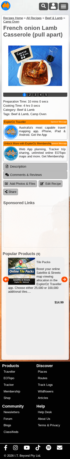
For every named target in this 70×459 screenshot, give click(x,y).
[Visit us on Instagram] (15, 448)
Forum (8, 419)
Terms (42, 425)
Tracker (9, 385)
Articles (43, 398)
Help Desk (45, 412)
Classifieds (11, 432)
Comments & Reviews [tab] (26, 175)
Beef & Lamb (53, 18)
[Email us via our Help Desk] (60, 448)
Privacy (55, 425)
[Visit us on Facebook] (6, 448)
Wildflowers (45, 391)
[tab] (35, 167)
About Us (44, 419)
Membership (12, 391)
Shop (7, 398)
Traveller (9, 371)
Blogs (7, 425)
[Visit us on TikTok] (37, 448)
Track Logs (45, 385)
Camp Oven (11, 21)
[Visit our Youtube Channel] (26, 448)
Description (18, 166)
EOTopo (9, 378)
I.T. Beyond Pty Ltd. (28, 455)
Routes (42, 378)
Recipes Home (13, 18)
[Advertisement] (35, 226)
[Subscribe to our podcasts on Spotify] (49, 448)
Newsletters (12, 412)
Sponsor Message (59, 122)
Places (42, 371)
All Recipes (34, 18)
